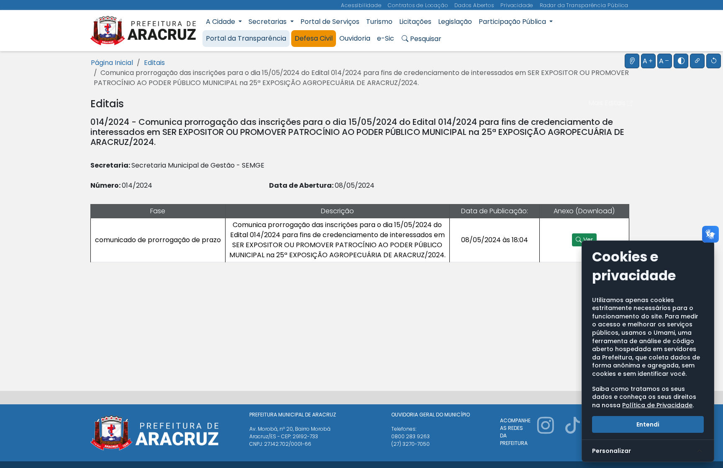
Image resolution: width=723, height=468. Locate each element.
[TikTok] (572, 435)
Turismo (379, 21)
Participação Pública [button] (513, 21)
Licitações (415, 21)
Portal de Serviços (329, 21)
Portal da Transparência (246, 38)
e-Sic (385, 38)
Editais (154, 62)
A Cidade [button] (221, 21)
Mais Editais (607, 103)
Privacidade (517, 5)
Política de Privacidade (657, 405)
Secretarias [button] (268, 21)
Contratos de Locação (418, 5)
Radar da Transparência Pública (584, 5)
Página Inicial (112, 62)
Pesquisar (424, 39)
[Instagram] (545, 435)
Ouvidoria (354, 38)
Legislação (455, 21)
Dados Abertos (474, 5)
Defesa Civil (314, 38)
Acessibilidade (362, 5)
